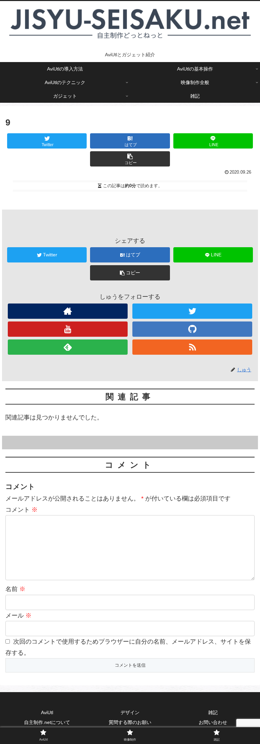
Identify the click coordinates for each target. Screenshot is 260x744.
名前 (15, 589)
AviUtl (47, 712)
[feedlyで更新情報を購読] (67, 347)
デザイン (130, 712)
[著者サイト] (67, 311)
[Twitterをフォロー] (192, 311)
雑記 (213, 712)
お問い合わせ (213, 722)
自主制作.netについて (47, 722)
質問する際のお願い (130, 722)
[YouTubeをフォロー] (67, 329)
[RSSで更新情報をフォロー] (192, 347)
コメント (21, 509)
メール (18, 615)
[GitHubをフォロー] (192, 329)
